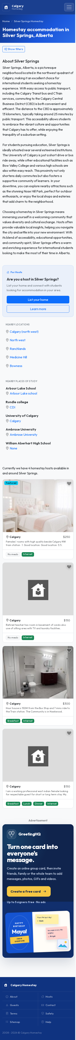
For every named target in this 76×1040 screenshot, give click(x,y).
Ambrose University (21, 429)
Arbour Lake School (21, 388)
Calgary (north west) (24, 332)
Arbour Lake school (23, 393)
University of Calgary (22, 416)
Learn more (38, 309)
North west (17, 340)
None (13, 448)
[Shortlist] (69, 483)
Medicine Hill (18, 357)
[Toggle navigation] (69, 7)
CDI (12, 407)
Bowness (16, 366)
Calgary (15, 421)
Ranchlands (18, 349)
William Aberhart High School (28, 443)
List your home (38, 300)
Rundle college (17, 402)
